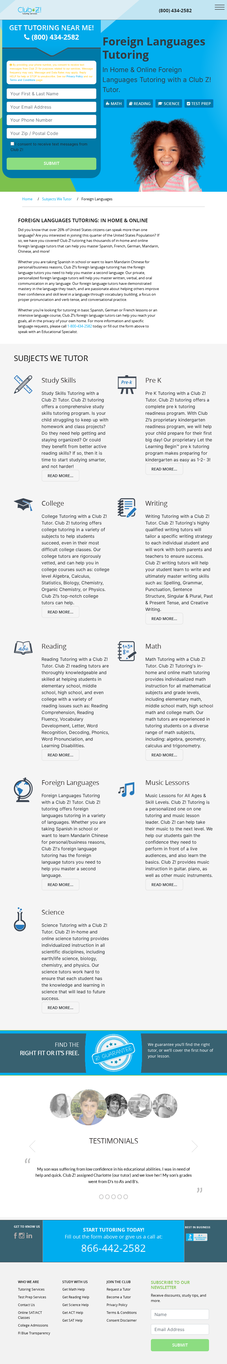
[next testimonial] (194, 1146)
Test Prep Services (32, 1297)
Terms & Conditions (122, 1312)
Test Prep (200, 103)
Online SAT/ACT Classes (30, 1315)
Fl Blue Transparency (34, 1333)
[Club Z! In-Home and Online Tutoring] (29, 10)
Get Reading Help (75, 1297)
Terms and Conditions (22, 79)
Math (116, 103)
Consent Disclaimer (122, 1320)
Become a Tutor (119, 1297)
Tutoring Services (31, 1289)
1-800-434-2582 (79, 326)
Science (171, 103)
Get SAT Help (72, 1320)
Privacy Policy (74, 76)
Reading (142, 103)
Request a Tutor (119, 1289)
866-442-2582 (113, 1248)
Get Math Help (73, 1289)
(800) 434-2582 (175, 10)
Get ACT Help (72, 1312)
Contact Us (26, 1304)
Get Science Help (75, 1304)
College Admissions (33, 1325)
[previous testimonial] (32, 1146)
